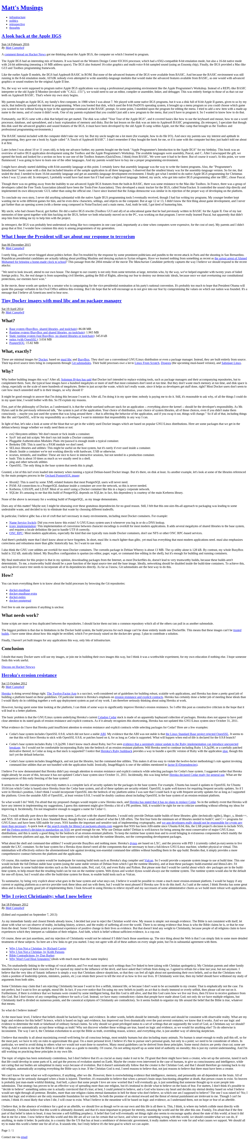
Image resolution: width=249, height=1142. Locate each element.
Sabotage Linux (231, 363)
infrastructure (17, 17)
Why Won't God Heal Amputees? (30, 959)
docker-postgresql (20, 600)
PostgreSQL (17, 343)
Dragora (166, 363)
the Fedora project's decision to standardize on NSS (38, 829)
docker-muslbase (19, 590)
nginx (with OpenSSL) (23, 339)
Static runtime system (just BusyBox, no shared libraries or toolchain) (51, 336)
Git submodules (81, 363)
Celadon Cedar (107, 717)
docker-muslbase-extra (23, 593)
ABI (103, 734)
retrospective (17, 24)
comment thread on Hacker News (25, 54)
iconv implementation (22, 526)
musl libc (66, 359)
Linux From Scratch (147, 363)
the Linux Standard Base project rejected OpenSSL (197, 734)
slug (225, 751)
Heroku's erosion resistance (29, 675)
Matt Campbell (15, 47)
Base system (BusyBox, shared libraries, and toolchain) (43, 329)
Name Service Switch (22, 522)
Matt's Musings (22, 7)
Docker (43, 359)
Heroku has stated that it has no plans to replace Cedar (163, 802)
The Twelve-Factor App (61, 693)
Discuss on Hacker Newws (18, 667)
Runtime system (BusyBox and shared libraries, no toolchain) (47, 332)
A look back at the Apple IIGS (31, 36)
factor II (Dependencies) (182, 764)
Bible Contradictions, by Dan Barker (31, 955)
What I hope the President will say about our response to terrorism (68, 236)
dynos (133, 843)
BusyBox (83, 359)
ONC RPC (16, 533)
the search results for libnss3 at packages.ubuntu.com (79, 826)
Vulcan (148, 860)
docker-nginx (17, 597)
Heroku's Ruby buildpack (116, 751)
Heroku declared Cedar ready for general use (196, 774)
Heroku (6, 693)
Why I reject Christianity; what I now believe (47, 896)
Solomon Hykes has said (76, 379)
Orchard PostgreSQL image (62, 475)
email (24, 1137)
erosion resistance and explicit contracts (139, 697)
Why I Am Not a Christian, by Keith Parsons (36, 952)
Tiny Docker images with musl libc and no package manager (62, 300)
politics (13, 20)
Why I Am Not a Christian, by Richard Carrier (37, 948)
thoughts (14, 27)
